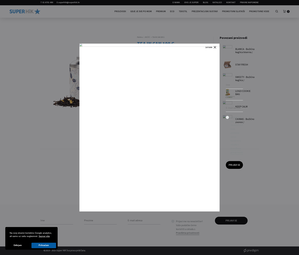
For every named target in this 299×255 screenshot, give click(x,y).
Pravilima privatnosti (236, 150)
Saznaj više (44, 236)
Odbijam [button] (18, 245)
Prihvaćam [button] (44, 245)
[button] (50, 236)
